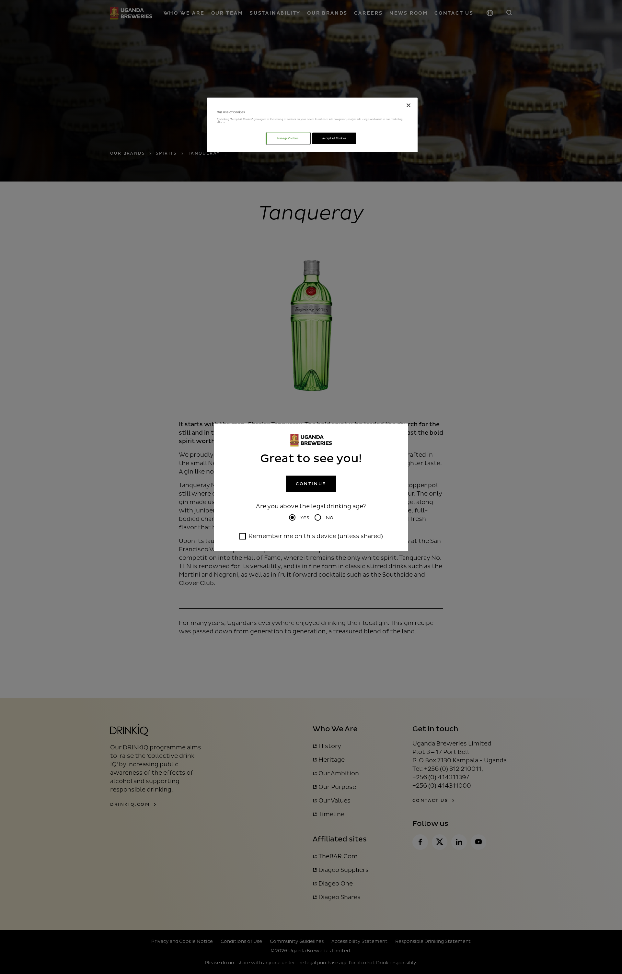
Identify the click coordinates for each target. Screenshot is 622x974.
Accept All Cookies (334, 138)
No (329, 517)
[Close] (408, 105)
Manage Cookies (288, 138)
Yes (304, 517)
